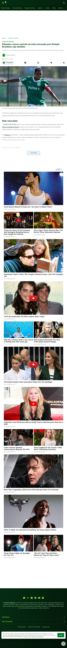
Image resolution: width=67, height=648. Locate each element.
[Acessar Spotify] (43, 598)
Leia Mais (33, 153)
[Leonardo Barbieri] (4, 55)
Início (3, 38)
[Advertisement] (33, 23)
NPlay (54, 8)
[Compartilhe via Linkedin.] (64, 63)
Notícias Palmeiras (13, 38)
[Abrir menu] (3, 2)
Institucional (7, 622)
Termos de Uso (22, 627)
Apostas (40, 8)
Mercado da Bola (17, 8)
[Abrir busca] (64, 3)
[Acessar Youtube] (39, 598)
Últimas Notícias (5, 8)
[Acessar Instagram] (31, 598)
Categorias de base (30, 8)
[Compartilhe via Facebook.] (25, 63)
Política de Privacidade (34, 627)
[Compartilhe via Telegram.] (51, 63)
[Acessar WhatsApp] (24, 598)
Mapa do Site (45, 627)
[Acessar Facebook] (35, 598)
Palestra (7, 135)
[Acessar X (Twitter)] (28, 598)
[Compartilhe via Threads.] (38, 63)
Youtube (47, 8)
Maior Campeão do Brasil (10, 127)
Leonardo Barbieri (10, 55)
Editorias (5, 617)
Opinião (60, 8)
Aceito (61, 635)
